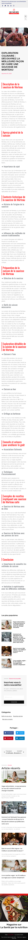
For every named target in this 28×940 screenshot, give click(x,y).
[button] (25, 19)
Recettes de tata (18, 716)
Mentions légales (21, 937)
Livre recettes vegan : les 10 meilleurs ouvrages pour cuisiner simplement (19, 662)
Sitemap (14, 938)
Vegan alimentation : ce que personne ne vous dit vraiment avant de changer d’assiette (19, 624)
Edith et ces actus (7, 716)
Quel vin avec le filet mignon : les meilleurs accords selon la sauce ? (19, 650)
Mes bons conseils (7, 719)
